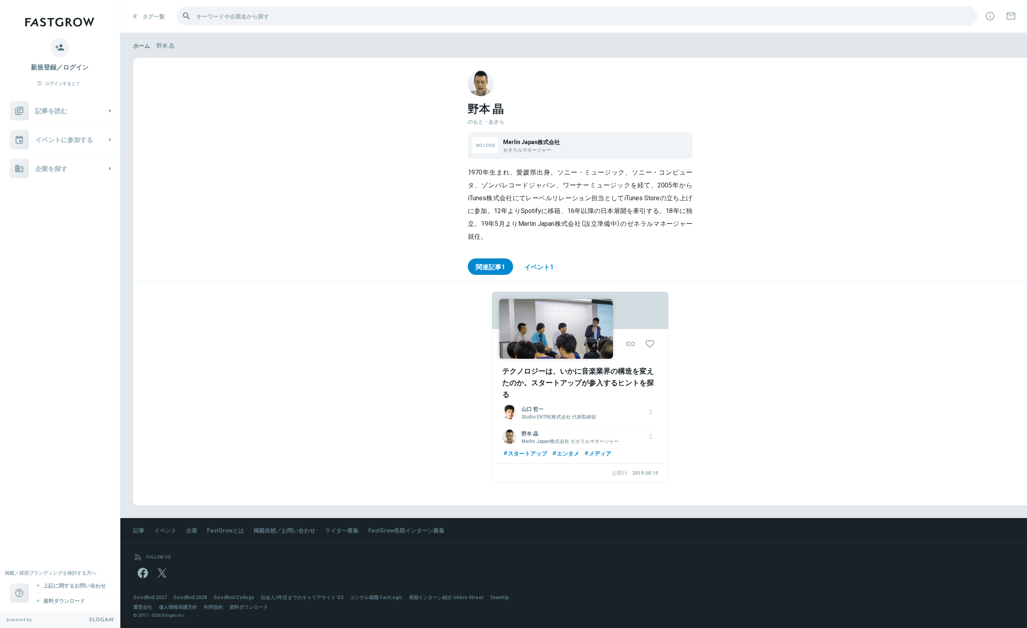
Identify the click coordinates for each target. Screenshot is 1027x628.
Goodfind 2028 (190, 597)
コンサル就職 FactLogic (376, 597)
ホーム (141, 45)
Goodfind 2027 (150, 597)
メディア (600, 453)
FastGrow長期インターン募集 (406, 530)
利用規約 (213, 606)
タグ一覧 (153, 16)
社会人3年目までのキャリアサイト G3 (302, 597)
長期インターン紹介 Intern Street (446, 597)
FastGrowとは (225, 530)
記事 (138, 530)
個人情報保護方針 (178, 606)
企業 (191, 530)
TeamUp (499, 597)
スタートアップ (527, 453)
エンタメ (568, 453)
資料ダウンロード (248, 606)
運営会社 (142, 606)
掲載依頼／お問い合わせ (284, 530)
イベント (165, 530)
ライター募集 (342, 530)
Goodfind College (233, 597)
